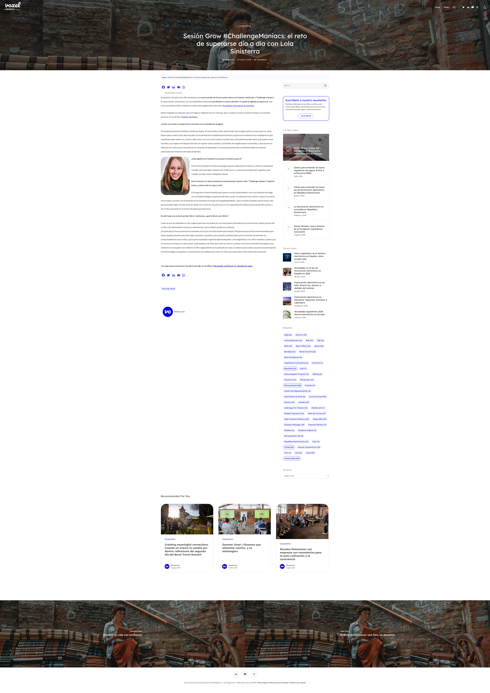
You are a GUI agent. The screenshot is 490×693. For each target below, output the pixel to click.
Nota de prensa (317, 413)
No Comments (260, 59)
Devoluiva (290, 368)
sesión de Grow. (190, 117)
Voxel (446, 7)
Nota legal (262, 683)
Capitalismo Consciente (296, 363)
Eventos (310, 385)
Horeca (289, 402)
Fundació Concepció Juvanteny (238, 105)
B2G (288, 346)
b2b (309, 340)
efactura (290, 380)
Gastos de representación (297, 391)
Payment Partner (317, 425)
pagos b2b (319, 419)
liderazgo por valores (296, 408)
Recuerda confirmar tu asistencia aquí (232, 266)
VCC (287, 453)
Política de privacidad (278, 683)
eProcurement (292, 385)
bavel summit (307, 352)
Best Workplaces (293, 357)
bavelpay (289, 352)
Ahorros (301, 335)
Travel (289, 447)
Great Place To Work (294, 396)
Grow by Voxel (168, 289)
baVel (319, 346)
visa (298, 453)
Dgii (303, 368)
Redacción (229, 59)
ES (454, 7)
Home (164, 77)
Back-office (303, 346)
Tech (316, 441)
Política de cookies (297, 683)
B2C (320, 340)
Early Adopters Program (296, 374)
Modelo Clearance (294, 413)
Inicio (437, 7)
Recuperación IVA (293, 436)
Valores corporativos (309, 447)
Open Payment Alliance (296, 419)
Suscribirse (306, 116)
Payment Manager (294, 425)
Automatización (293, 340)
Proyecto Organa (307, 430)
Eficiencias (307, 380)
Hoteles (304, 402)
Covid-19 (317, 363)
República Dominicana (296, 441)
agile (288, 335)
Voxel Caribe (291, 458)
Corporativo (245, 26)
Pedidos (289, 430)
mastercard (318, 408)
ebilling (317, 374)
